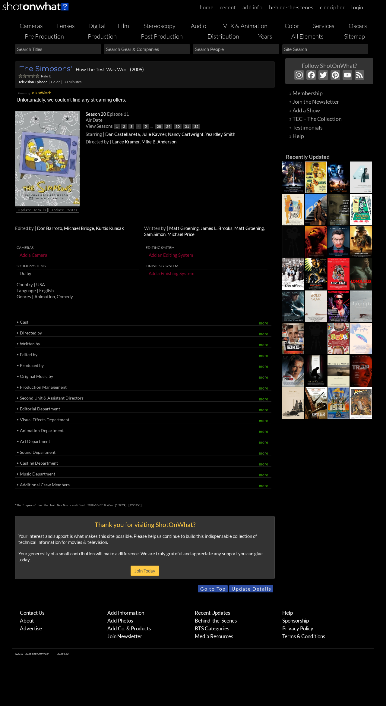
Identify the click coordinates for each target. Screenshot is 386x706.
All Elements (307, 36)
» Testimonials (306, 127)
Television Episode (32, 82)
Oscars (358, 26)
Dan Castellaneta (122, 134)
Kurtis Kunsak (110, 228)
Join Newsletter (124, 636)
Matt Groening (184, 228)
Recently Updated (308, 156)
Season (96, 114)
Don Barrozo (49, 228)
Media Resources (214, 636)
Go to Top (213, 588)
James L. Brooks (217, 228)
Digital (97, 26)
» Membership (306, 93)
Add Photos (120, 620)
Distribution (223, 36)
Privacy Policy (297, 628)
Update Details (32, 210)
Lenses (66, 26)
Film (123, 26)
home (207, 7)
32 (196, 126)
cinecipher (332, 7)
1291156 (135, 505)
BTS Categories (212, 628)
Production (102, 36)
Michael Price (181, 234)
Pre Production (44, 36)
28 (159, 126)
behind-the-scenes (291, 7)
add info (252, 7)
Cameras (31, 26)
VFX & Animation (245, 26)
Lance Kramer (126, 141)
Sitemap (354, 36)
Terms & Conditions (303, 636)
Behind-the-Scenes (216, 620)
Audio (198, 26)
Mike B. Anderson (158, 141)
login (357, 7)
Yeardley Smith (220, 134)
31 (187, 126)
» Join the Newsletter (314, 101)
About (27, 620)
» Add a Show (304, 110)
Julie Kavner (154, 134)
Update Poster (64, 210)
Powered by (24, 93)
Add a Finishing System (171, 273)
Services (323, 26)
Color (292, 26)
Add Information (125, 613)
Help (287, 613)
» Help (296, 136)
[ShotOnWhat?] (36, 11)
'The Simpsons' (45, 68)
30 (178, 126)
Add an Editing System (171, 255)
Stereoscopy (160, 26)
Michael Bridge (79, 228)
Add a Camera (33, 255)
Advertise (31, 628)
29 (168, 126)
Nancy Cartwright (186, 134)
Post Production (162, 36)
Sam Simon (155, 234)
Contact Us (32, 613)
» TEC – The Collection (315, 118)
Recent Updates (212, 613)
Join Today (144, 570)
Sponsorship (295, 620)
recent (228, 7)
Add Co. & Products (129, 628)
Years (265, 36)
